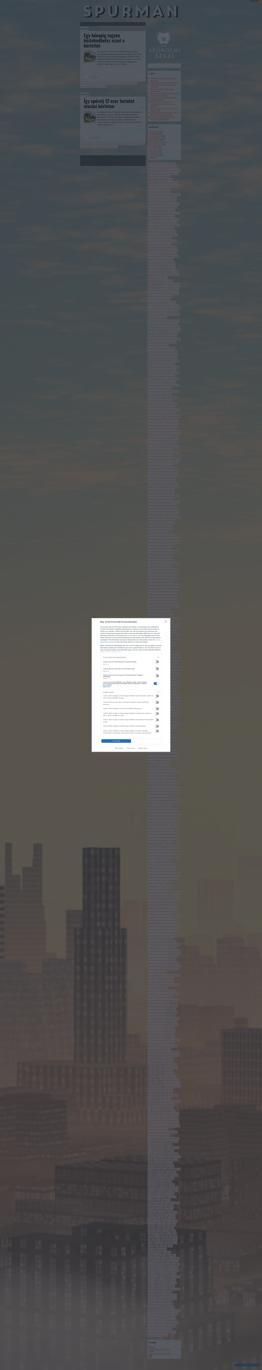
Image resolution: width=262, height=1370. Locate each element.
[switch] (156, 661)
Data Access (131, 748)
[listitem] (131, 657)
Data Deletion (119, 748)
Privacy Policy (142, 748)
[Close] (166, 622)
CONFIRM (116, 741)
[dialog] (131, 685)
